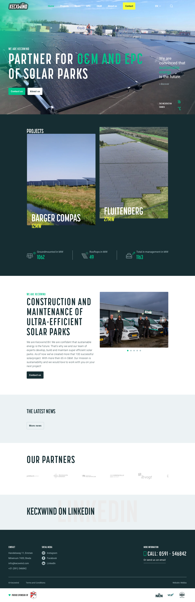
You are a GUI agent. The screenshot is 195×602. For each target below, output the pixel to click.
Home (51, 5)
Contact (129, 5)
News (77, 5)
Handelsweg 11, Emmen (20, 552)
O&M (99, 5)
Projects (64, 5)
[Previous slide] (105, 320)
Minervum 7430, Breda (19, 558)
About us (112, 5)
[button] (16, 91)
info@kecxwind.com (18, 563)
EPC (88, 5)
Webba (183, 582)
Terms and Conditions (35, 583)
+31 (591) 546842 (17, 568)
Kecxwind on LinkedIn (61, 511)
